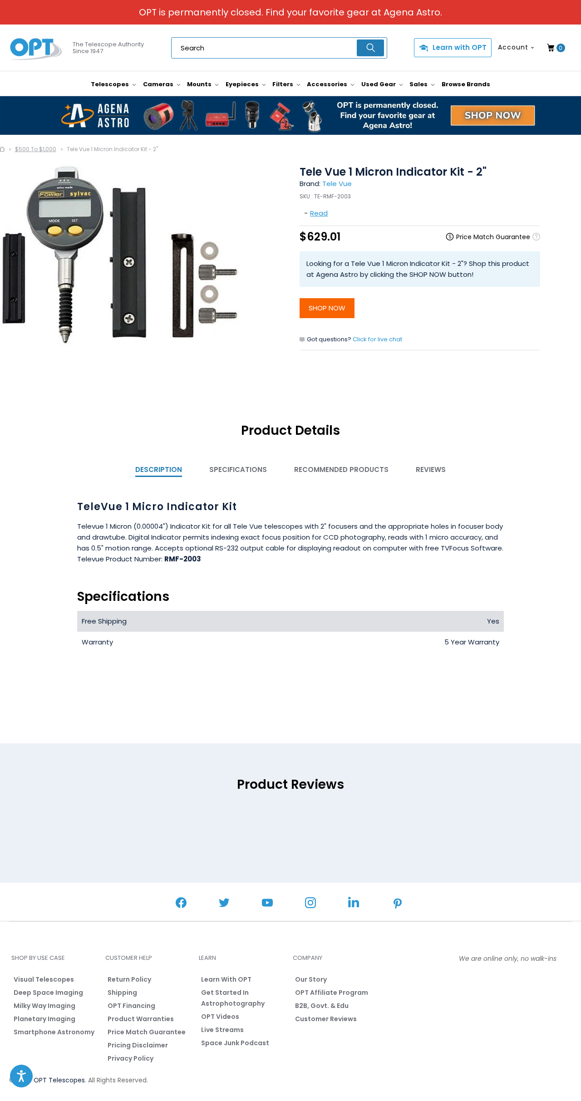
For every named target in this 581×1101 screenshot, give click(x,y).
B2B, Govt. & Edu (322, 1005)
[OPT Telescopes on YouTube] (267, 903)
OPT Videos (220, 1016)
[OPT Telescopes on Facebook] (181, 903)
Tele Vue (337, 183)
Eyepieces (243, 84)
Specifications (238, 469)
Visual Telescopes (44, 979)
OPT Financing (131, 1005)
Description (158, 469)
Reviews (431, 469)
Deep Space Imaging (48, 992)
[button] (21, 1076)
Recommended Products (341, 469)
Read (319, 213)
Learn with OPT (460, 47)
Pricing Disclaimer (138, 1045)
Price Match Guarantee (147, 1032)
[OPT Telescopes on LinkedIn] (353, 903)
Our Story (311, 979)
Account (513, 47)
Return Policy (129, 979)
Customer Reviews (326, 1018)
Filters (283, 84)
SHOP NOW (327, 308)
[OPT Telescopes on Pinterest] (398, 904)
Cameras (159, 84)
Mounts (200, 84)
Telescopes (110, 84)
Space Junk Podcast (235, 1042)
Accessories (328, 84)
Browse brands (466, 84)
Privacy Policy (130, 1058)
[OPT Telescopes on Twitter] (224, 903)
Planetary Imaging (44, 1018)
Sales (419, 84)
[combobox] (279, 48)
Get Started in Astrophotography (233, 998)
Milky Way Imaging (44, 1005)
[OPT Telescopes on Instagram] (310, 903)
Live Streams (222, 1029)
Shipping (122, 992)
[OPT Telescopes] (36, 48)
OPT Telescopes (59, 1080)
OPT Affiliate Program (331, 992)
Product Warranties (141, 1018)
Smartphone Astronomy (54, 1032)
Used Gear (379, 84)
